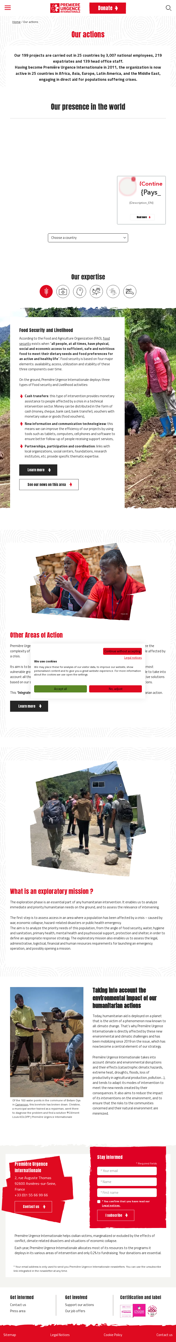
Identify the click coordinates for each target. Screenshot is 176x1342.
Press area (17, 1311)
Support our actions (79, 1304)
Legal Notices (60, 1334)
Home (16, 22)
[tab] (46, 291)
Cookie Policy (113, 1334)
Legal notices (133, 657)
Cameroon (21, 1104)
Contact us (18, 1304)
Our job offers (75, 1311)
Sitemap (9, 1334)
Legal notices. (111, 1205)
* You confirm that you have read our (126, 1203)
